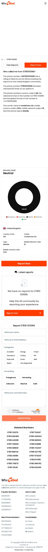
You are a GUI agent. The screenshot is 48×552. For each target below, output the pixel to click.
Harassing (26, 377)
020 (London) (30, 496)
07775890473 (6, 528)
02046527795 (6, 531)
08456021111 (5, 496)
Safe (35, 383)
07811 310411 (13, 467)
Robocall (10, 359)
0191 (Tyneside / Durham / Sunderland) (35, 504)
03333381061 (5, 503)
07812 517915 (35, 459)
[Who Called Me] (8, 3)
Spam (9, 363)
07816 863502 (35, 440)
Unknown (10, 383)
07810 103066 (12, 59)
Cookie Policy (29, 550)
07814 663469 (13, 436)
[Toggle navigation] (45, 3)
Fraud (36, 352)
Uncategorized (26, 363)
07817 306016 (12, 444)
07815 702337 (35, 448)
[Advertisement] (24, 30)
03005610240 (6, 506)
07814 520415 (35, 467)
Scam (22, 359)
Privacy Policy (19, 550)
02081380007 (6, 510)
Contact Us (24, 545)
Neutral (23, 383)
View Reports (12, 65)
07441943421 (6, 525)
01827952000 (6, 521)
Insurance (11, 355)
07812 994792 (35, 463)
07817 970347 (35, 455)
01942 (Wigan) (30, 512)
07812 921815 (12, 455)
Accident (10, 352)
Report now (12, 313)
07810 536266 (13, 459)
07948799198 (6, 535)
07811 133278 (12, 432)
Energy (23, 352)
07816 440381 (12, 440)
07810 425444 (35, 436)
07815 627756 (35, 452)
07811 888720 (12, 452)
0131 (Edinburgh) (31, 508)
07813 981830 (12, 448)
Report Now (35, 65)
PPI (35, 355)
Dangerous (11, 377)
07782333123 (6, 499)
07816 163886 (35, 444)
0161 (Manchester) (32, 499)
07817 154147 (35, 432)
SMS (35, 359)
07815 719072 (12, 463)
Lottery (23, 355)
